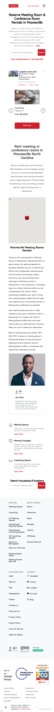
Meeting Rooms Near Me (15, 561)
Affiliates (31, 536)
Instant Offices (9, 688)
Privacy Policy (15, 617)
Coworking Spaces (22, 460)
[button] (27, 218)
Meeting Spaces (21, 425)
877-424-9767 (33, 6)
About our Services (17, 548)
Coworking (13, 513)
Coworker (7, 691)
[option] (27, 111)
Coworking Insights (10, 694)
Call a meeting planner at (27, 59)
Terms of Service (16, 629)
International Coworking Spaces (17, 531)
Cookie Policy (14, 623)
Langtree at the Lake (27, 72)
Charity (30, 530)
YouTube (33, 594)
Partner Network (34, 542)
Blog (32, 599)
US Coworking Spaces (15, 537)
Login (11, 576)
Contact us (13, 605)
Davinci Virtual (30, 698)
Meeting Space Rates (15, 555)
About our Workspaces (14, 543)
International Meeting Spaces (16, 525)
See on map (33, 85)
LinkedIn (33, 588)
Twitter (33, 582)
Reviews (30, 524)
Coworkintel (30, 694)
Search (42, 52)
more (38, 46)
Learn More (18, 434)
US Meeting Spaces (14, 519)
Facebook (34, 576)
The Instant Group (32, 691)
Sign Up (12, 582)
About (29, 507)
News (29, 518)
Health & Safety (16, 635)
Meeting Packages (22, 440)
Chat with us (14, 611)
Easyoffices (29, 688)
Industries (31, 513)
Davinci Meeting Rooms (12, 698)
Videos (12, 599)
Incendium (7, 701)
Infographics (14, 594)
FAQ (10, 588)
